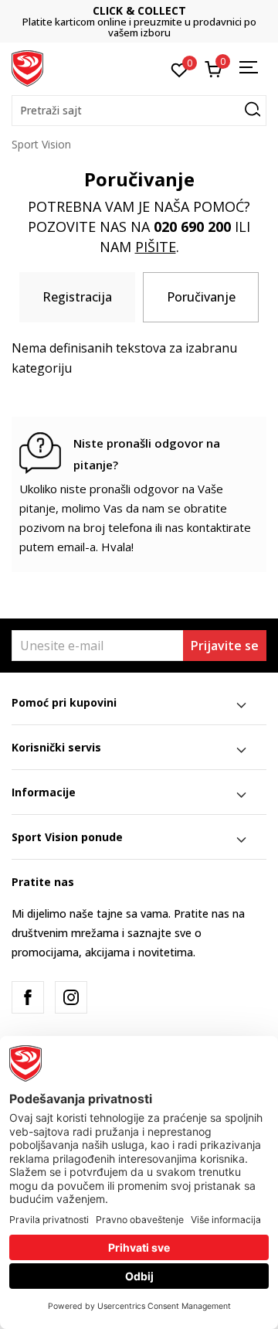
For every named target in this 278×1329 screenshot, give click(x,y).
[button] (139, 110)
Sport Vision (41, 144)
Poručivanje (201, 296)
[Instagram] (71, 997)
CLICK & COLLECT (139, 10)
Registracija (77, 296)
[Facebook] (27, 997)
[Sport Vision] (27, 67)
